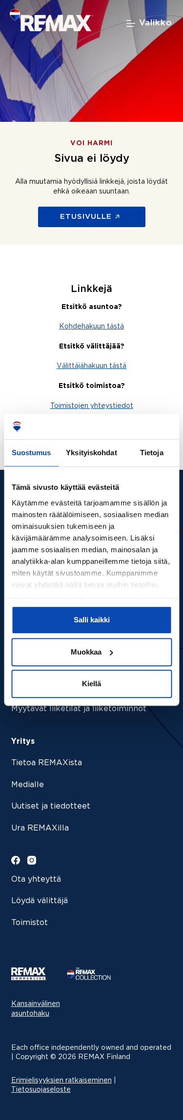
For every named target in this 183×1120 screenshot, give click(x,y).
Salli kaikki (92, 620)
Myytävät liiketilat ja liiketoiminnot (78, 709)
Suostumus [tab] (31, 453)
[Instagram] (31, 860)
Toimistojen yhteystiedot (91, 406)
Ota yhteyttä (36, 879)
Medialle (27, 785)
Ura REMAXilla (40, 828)
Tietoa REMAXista (46, 763)
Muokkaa (86, 652)
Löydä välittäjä (39, 901)
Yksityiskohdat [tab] (91, 453)
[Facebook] (15, 860)
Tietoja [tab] (151, 453)
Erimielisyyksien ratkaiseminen (61, 1080)
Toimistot (29, 923)
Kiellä (91, 684)
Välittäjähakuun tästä (91, 366)
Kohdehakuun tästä (91, 326)
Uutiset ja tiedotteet (50, 806)
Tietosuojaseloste (41, 1090)
